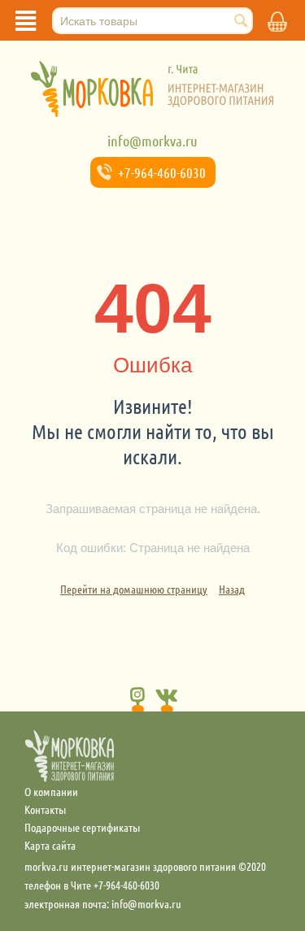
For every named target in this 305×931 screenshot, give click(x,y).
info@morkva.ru (152, 141)
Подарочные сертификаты (82, 827)
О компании (51, 791)
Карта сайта (50, 844)
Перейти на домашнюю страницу (133, 588)
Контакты (45, 809)
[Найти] (241, 22)
